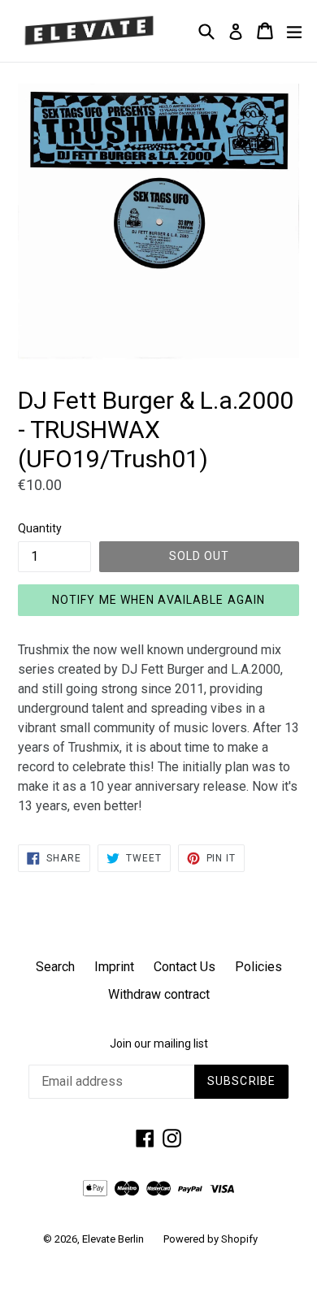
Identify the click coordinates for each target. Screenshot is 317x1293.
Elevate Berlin (113, 1239)
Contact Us (184, 966)
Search (55, 966)
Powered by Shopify (210, 1239)
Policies (258, 966)
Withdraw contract (159, 994)
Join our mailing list (159, 1043)
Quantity (40, 528)
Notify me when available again (159, 599)
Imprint (114, 966)
